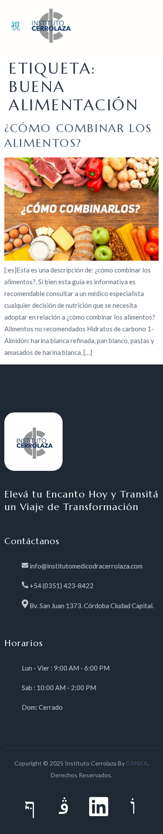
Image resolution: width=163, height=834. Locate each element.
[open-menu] (16, 26)
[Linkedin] (99, 806)
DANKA (137, 763)
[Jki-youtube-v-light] (133, 806)
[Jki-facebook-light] (30, 806)
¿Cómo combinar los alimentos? (78, 135)
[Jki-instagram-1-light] (64, 806)
